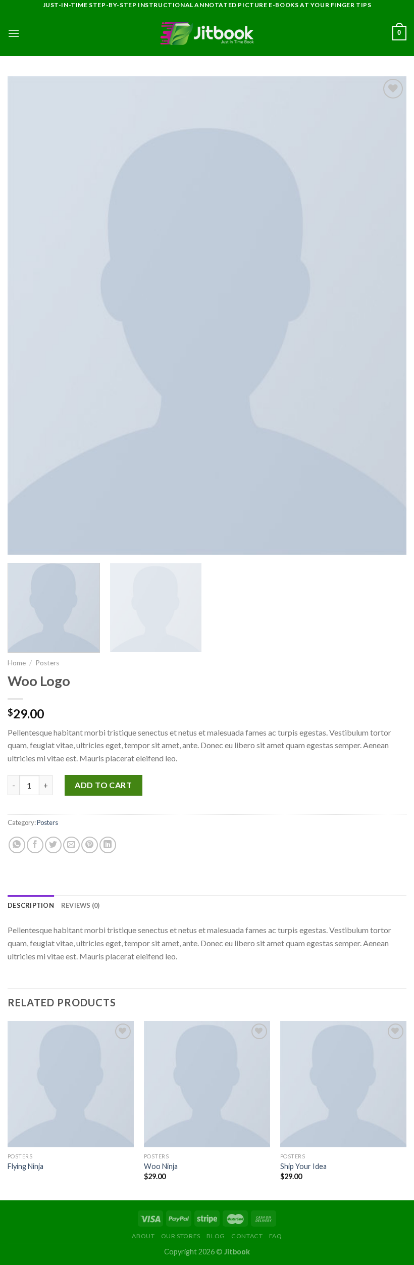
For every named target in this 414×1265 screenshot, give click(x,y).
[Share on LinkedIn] (107, 845)
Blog (215, 1236)
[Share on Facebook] (35, 845)
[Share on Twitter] (53, 845)
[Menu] (14, 33)
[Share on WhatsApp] (17, 845)
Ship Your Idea (303, 1166)
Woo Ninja (161, 1166)
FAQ (275, 1236)
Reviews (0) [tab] (80, 905)
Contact (247, 1236)
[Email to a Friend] (71, 845)
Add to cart (103, 785)
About (143, 1236)
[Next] (405, 1109)
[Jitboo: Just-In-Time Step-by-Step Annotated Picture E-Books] (207, 33)
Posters (47, 663)
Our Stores (180, 1236)
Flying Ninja (25, 1166)
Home (17, 663)
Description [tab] (31, 905)
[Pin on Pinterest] (89, 845)
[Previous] (8, 1109)
